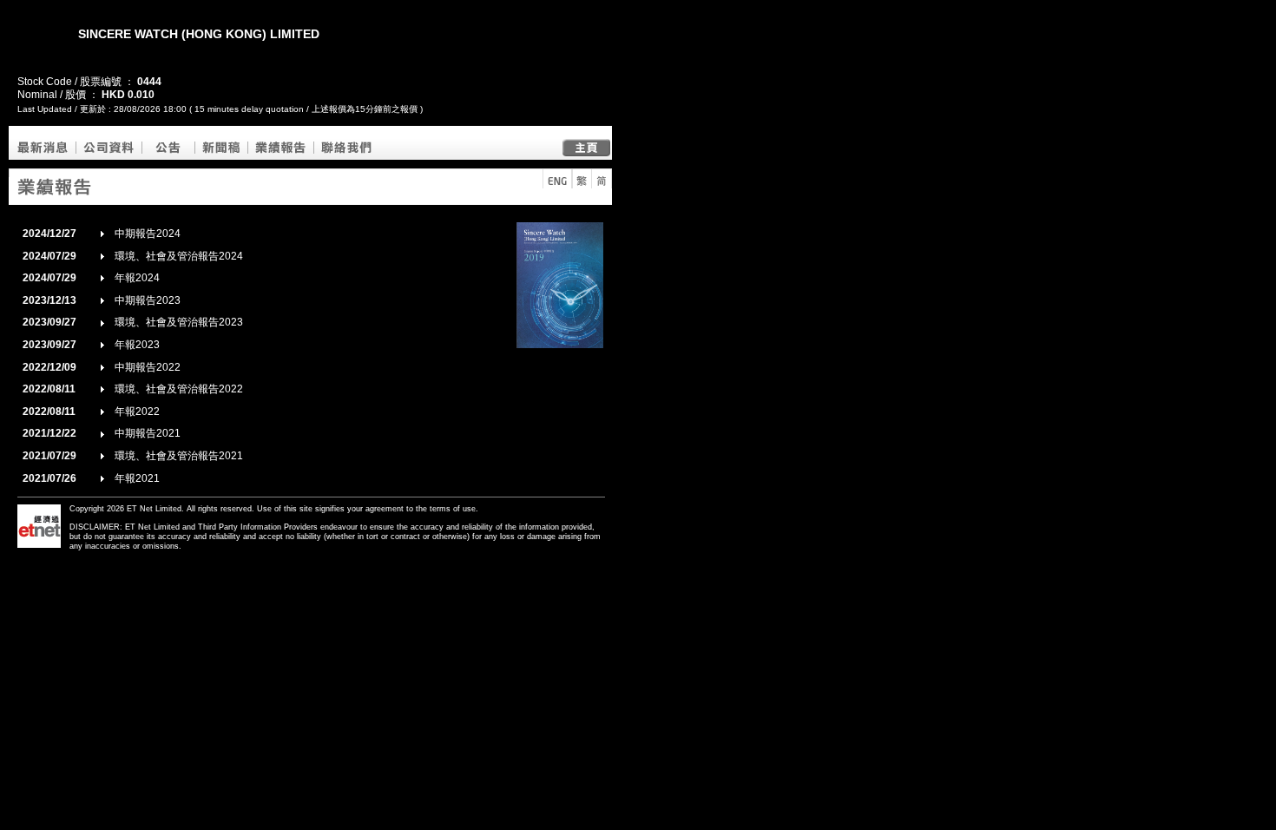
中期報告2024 (148, 233)
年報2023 (137, 345)
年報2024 (137, 278)
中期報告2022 (148, 367)
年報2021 (137, 478)
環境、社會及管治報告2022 (179, 389)
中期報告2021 (148, 433)
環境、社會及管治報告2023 (179, 322)
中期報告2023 (148, 300)
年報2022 (137, 411)
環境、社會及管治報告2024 (179, 256)
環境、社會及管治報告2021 (179, 456)
